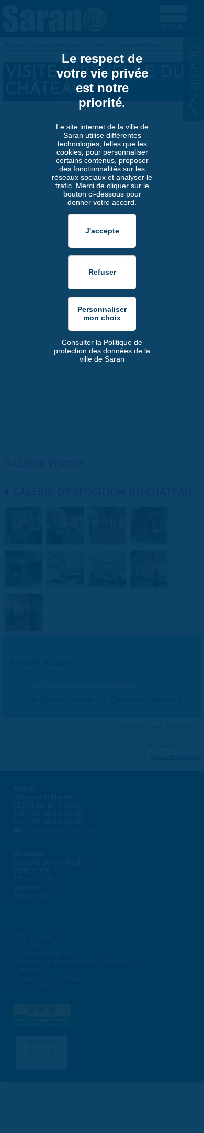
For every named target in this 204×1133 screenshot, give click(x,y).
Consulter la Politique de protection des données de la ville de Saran (102, 350)
